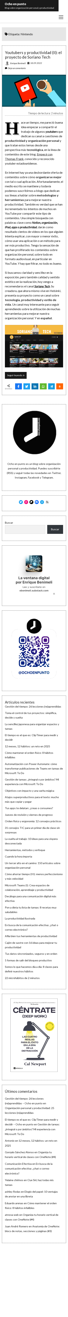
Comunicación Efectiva (18, 1163)
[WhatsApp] (43, 386)
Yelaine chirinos (14, 1180)
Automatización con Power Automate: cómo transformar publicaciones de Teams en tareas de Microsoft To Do (34, 768)
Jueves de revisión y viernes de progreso (29, 814)
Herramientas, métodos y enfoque (25, 850)
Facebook (33, 477)
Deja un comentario (17, 68)
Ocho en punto (15, 4)
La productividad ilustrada (20, 918)
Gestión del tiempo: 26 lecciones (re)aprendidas (33, 706)
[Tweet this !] (26, 386)
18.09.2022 (36, 63)
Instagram (21, 477)
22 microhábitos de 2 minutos (22, 978)
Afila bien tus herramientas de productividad (31, 936)
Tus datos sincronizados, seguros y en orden (31, 953)
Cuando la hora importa (18, 856)
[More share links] (59, 386)
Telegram (47, 477)
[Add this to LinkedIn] (35, 386)
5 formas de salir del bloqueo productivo (28, 960)
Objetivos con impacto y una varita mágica (29, 790)
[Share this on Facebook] (18, 386)
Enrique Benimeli (18, 63)
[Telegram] (51, 386)
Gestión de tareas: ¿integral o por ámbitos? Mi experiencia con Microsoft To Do (32, 1129)
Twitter (56, 473)
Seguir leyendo (17, 376)
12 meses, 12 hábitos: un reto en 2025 (27, 746)
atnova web (12, 1214)
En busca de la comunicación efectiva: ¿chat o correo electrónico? (29, 1168)
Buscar (9, 522)
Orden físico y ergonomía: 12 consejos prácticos (33, 821)
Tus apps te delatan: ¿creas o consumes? (29, 808)
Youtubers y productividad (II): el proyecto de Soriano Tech (33, 54)
